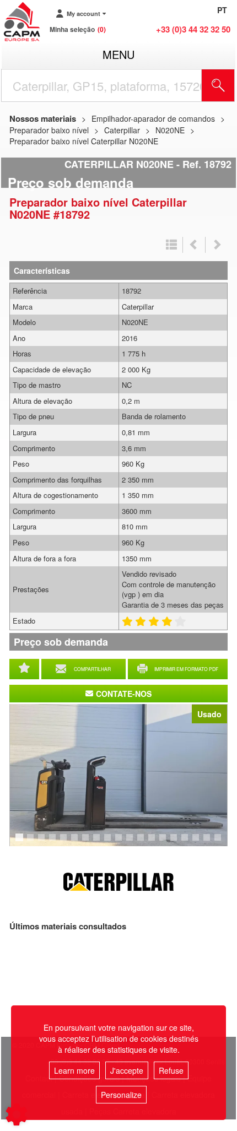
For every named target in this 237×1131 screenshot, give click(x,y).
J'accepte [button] (126, 1070)
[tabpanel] (118, 775)
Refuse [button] (171, 1070)
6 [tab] (76, 842)
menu (118, 54)
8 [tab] (98, 842)
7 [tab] (87, 842)
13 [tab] (155, 842)
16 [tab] (188, 842)
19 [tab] (221, 842)
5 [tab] (65, 842)
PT (222, 9)
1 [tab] (21, 842)
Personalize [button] (121, 1094)
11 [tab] (133, 842)
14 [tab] (166, 842)
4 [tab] (54, 842)
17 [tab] (199, 842)
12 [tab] (144, 842)
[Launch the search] (218, 85)
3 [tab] (43, 842)
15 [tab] (177, 842)
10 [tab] (122, 842)
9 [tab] (109, 842)
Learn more (74, 1070)
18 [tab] (210, 842)
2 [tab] (32, 842)
